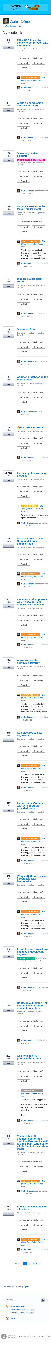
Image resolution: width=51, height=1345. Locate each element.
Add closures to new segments (29, 734)
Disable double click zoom (29, 280)
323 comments (22, 479)
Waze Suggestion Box (36, 109)
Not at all (25, 63)
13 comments (21, 109)
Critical (25, 68)
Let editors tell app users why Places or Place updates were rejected (32, 602)
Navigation (20, 111)
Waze (12, 1318)
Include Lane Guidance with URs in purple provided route (31, 806)
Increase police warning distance (31, 474)
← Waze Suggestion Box (12, 26)
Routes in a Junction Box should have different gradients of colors (32, 1005)
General (20, 51)
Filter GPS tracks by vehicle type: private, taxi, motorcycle (32, 43)
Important (39, 63)
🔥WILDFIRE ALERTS (30, 427)
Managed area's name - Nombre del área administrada (31, 541)
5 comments (21, 608)
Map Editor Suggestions (36, 49)
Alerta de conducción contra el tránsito (30, 104)
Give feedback (17, 1306)
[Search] (43, 1300)
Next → (36, 1264)
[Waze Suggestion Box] (25, 7)
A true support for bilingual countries (28, 661)
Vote (8, 47)
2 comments (21, 333)
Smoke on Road (26, 329)
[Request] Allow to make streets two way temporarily (31, 879)
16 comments (21, 1213)
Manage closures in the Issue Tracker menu (31, 207)
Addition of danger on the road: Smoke (32, 378)
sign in (26, 1287)
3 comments (21, 49)
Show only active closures (27, 154)
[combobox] (24, 1300)
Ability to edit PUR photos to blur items (29, 1057)
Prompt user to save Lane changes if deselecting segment (32, 952)
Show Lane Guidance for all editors (32, 1208)
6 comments (21, 739)
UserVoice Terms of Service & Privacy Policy (34, 1336)
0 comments (21, 285)
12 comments (21, 666)
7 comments (21, 213)
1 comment (21, 383)
